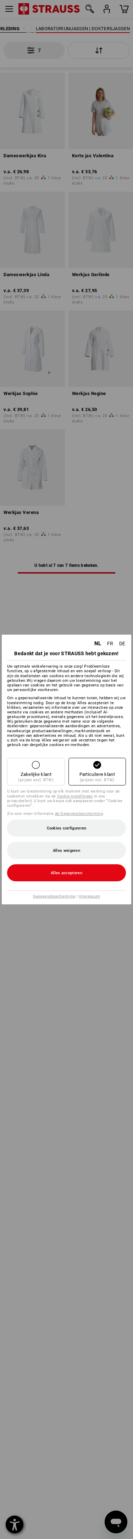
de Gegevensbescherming (79, 813)
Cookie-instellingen (75, 796)
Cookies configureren (67, 828)
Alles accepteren (66, 873)
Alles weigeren (66, 850)
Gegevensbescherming (54, 896)
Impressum (89, 896)
